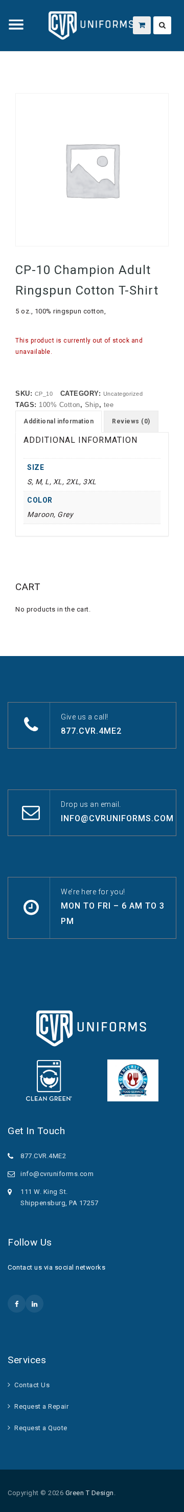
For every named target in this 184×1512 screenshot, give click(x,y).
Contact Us (32, 1385)
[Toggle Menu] (16, 24)
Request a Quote (40, 1428)
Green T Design (89, 1493)
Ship (92, 405)
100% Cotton (59, 405)
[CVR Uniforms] (92, 25)
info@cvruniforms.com (117, 818)
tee (109, 405)
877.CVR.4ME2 (91, 731)
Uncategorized (123, 394)
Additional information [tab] (59, 421)
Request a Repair (41, 1406)
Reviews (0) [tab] (131, 421)
